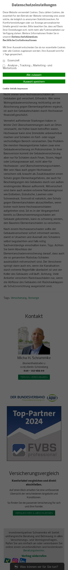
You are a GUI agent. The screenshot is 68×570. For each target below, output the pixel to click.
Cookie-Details (10, 89)
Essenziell (13, 60)
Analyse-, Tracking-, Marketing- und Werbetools (27, 67)
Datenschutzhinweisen (25, 37)
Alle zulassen (34, 75)
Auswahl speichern (34, 81)
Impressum (22, 89)
